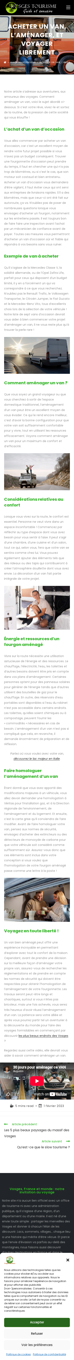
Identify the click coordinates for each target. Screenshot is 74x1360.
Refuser (37, 1333)
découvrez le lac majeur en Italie (37, 759)
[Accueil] (5, 62)
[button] (68, 1260)
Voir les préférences (37, 1345)
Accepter (37, 1322)
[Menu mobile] (68, 7)
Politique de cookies (18, 1354)
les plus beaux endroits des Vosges (43, 1036)
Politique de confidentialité (49, 1354)
